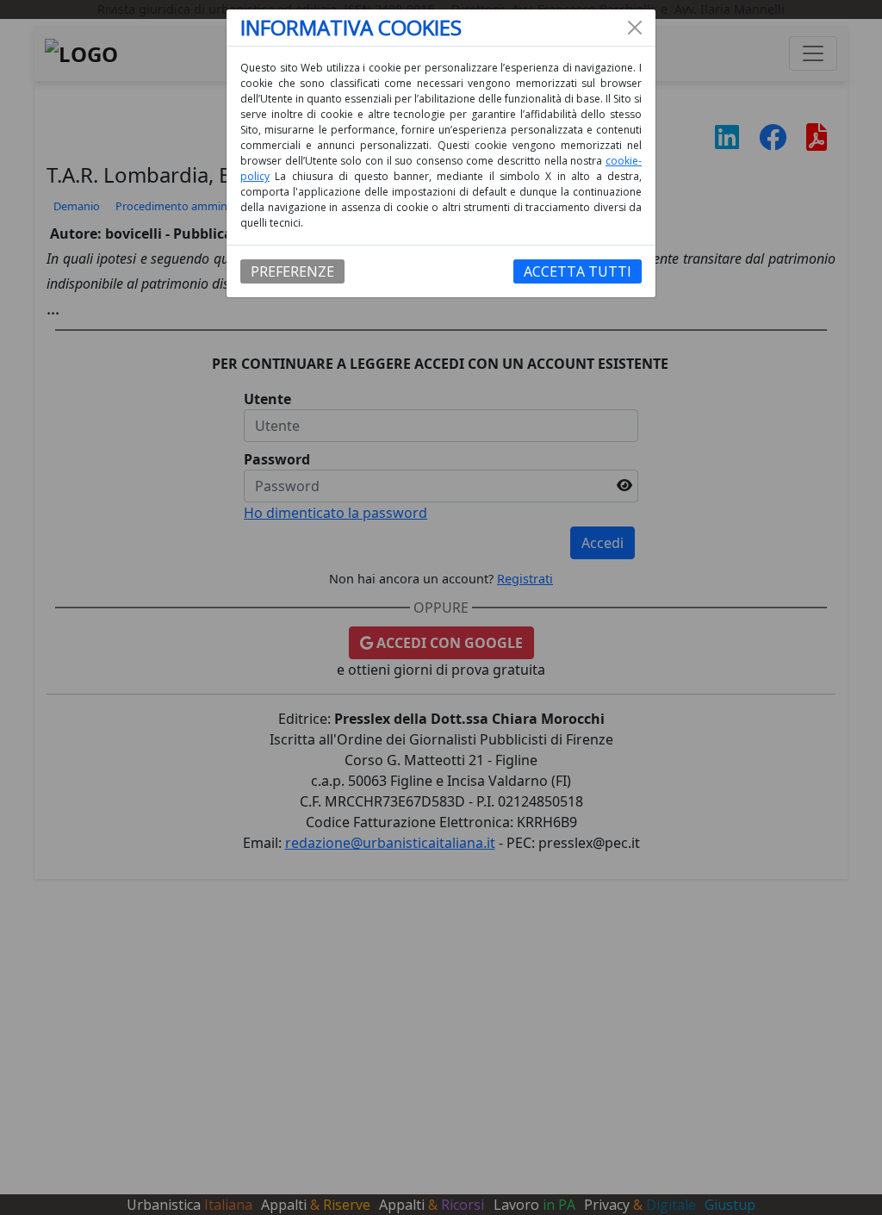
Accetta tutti (577, 271)
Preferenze (292, 271)
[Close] (635, 27)
